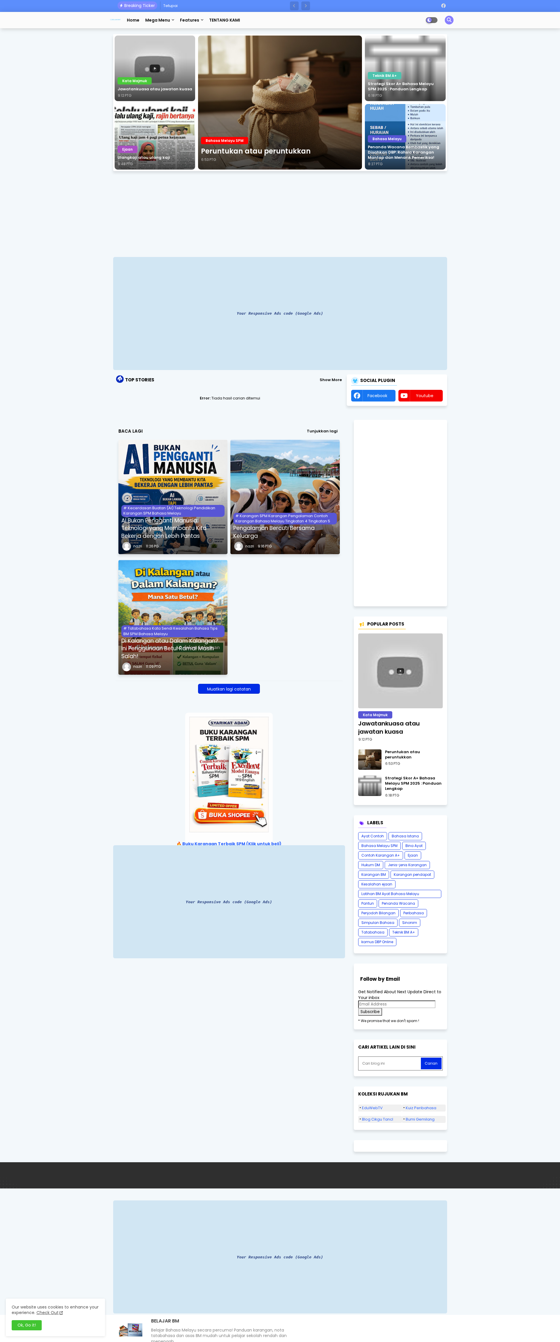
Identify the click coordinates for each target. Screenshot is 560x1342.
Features (189, 20)
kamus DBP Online (377, 941)
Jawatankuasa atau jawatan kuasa (155, 89)
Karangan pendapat (412, 874)
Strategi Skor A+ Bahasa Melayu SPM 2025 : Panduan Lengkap (401, 86)
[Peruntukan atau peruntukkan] (280, 103)
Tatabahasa (372, 932)
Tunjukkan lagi (322, 431)
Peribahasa (413, 912)
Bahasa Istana (405, 836)
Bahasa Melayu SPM (379, 845)
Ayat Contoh (372, 836)
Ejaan (413, 855)
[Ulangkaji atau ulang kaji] (155, 137)
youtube (424, 396)
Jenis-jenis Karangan (407, 864)
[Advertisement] (280, 215)
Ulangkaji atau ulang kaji (144, 157)
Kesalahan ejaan (376, 884)
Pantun (367, 903)
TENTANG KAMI (224, 20)
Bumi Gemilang (420, 1119)
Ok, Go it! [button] (27, 1325)
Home (133, 20)
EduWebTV (372, 1108)
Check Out (47, 1312)
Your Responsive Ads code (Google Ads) (280, 313)
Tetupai (170, 5)
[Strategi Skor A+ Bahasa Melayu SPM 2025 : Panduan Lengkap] (405, 68)
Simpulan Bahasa (377, 922)
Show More (331, 380)
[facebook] (443, 6)
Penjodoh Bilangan (378, 912)
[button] (294, 5)
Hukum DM (370, 864)
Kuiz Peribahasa (421, 1108)
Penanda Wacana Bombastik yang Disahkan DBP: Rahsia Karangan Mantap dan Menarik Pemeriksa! (403, 152)
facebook (377, 396)
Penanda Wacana (398, 903)
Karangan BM (373, 874)
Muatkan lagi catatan (229, 689)
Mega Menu (157, 20)
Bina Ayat (414, 845)
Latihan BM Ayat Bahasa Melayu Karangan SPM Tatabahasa (390, 894)
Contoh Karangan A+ (380, 855)
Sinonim (409, 922)
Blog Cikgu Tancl (377, 1119)
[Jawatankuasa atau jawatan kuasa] (155, 68)
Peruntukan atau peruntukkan (256, 151)
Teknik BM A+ (403, 932)
